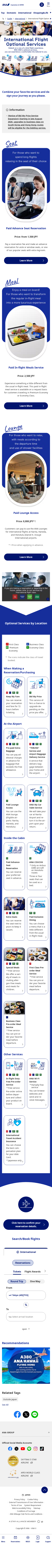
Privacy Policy (19, 1499)
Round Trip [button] (17, 1281)
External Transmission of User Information (26, 1502)
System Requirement (32, 1505)
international (20, 18)
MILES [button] (28, 1542)
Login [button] (38, 1542)
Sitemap (37, 1508)
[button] (48, 5)
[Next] (40, 1263)
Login (42, 4)
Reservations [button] (15, 1542)
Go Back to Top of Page (44, 1490)
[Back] (7, 1263)
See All (5, 1404)
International (24, 12)
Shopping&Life (40, 12)
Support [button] (48, 1542)
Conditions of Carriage (26, 1511)
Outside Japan (10, 1399)
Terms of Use (16, 1505)
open (24, 1329)
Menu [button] (3, 1542)
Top (3, 12)
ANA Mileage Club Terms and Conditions (26, 1514)
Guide (9, 18)
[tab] (26, 1252)
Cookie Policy (32, 1499)
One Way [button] (35, 1281)
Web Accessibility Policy (21, 1508)
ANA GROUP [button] (8, 1432)
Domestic (11, 12)
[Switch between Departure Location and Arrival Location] (26, 1304)
